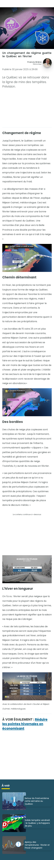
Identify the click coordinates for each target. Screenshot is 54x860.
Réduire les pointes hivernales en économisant (25, 724)
